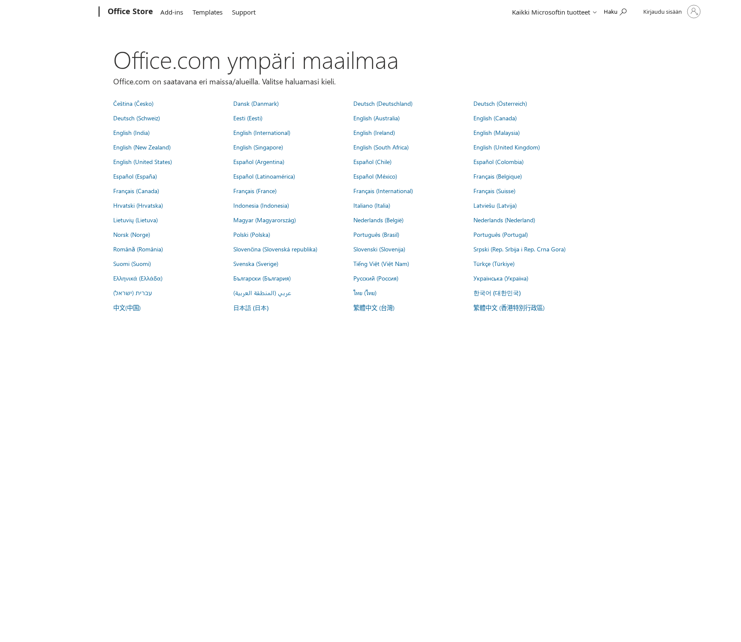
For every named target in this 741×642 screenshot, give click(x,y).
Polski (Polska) (251, 234)
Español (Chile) (372, 161)
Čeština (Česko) (133, 103)
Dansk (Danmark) (256, 103)
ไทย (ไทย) (365, 292)
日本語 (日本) (250, 308)
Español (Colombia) (498, 161)
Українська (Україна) (500, 278)
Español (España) (135, 176)
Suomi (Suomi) (132, 263)
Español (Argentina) (258, 161)
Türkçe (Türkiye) (494, 263)
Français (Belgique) (497, 176)
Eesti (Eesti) (247, 117)
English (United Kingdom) (506, 147)
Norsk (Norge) (131, 234)
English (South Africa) (381, 147)
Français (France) (255, 190)
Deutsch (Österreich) (500, 103)
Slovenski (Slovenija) (379, 249)
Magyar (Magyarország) (264, 219)
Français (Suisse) (494, 190)
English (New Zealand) (142, 147)
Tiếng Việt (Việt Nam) (381, 263)
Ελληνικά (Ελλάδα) (138, 278)
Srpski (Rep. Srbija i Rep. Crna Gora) (519, 249)
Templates (208, 12)
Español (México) (375, 176)
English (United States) (142, 161)
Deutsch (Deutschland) (383, 103)
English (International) (261, 132)
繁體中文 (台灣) (374, 307)
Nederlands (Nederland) (504, 219)
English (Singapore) (258, 147)
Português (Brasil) (376, 234)
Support (244, 12)
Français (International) (383, 190)
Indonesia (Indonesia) (261, 205)
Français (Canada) (136, 190)
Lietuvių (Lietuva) (135, 219)
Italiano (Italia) (371, 205)
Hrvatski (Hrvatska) (138, 205)
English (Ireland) (374, 132)
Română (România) (138, 249)
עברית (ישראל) (132, 292)
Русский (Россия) (375, 278)
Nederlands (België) (378, 219)
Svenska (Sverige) (255, 263)
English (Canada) (495, 117)
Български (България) (262, 278)
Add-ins (171, 12)
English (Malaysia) (496, 132)
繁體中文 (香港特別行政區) (509, 307)
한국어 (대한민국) (497, 293)
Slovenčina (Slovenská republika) (275, 249)
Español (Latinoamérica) (264, 176)
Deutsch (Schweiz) (136, 117)
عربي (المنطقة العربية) (262, 292)
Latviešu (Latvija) (495, 205)
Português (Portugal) (500, 234)
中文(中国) (127, 307)
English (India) (131, 132)
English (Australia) (376, 117)
